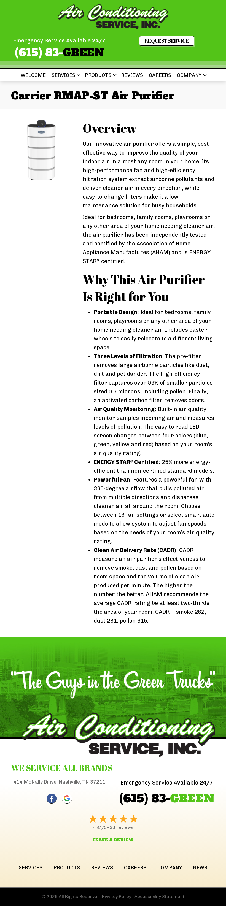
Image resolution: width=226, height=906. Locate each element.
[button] (78, 75)
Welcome (33, 75)
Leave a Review (113, 840)
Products (98, 75)
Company (189, 75)
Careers (160, 75)
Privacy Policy (116, 896)
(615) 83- (59, 53)
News (200, 868)
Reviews (132, 75)
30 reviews (121, 827)
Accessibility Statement (159, 896)
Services (63, 75)
